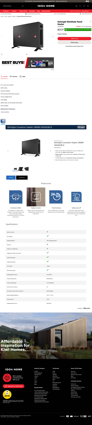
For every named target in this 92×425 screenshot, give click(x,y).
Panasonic (55, 384)
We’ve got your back (75, 396)
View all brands (56, 389)
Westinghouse (56, 387)
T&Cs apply (5, 400)
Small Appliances (38, 372)
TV (35, 379)
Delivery (73, 390)
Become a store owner (76, 374)
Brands (14, 11)
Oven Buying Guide (38, 396)
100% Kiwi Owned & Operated (33, 13)
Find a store (73, 372)
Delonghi (55, 374)
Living (5, 16)
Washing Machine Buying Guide (41, 401)
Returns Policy (74, 393)
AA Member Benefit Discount (78, 387)
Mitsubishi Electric (57, 382)
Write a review (88, 26)
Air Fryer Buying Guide (39, 390)
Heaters (14, 16)
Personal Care (37, 374)
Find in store (74, 42)
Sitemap (17, 416)
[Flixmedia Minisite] (46, 122)
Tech (35, 382)
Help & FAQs (74, 392)
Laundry (36, 376)
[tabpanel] (27, 36)
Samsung (55, 385)
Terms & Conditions (11, 416)
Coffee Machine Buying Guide (41, 392)
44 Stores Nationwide (61, 13)
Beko (54, 371)
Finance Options (74, 385)
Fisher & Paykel (56, 377)
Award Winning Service (86, 13)
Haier (54, 379)
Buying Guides (46, 11)
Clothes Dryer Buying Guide (40, 393)
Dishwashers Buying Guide (40, 395)
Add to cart (74, 38)
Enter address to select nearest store (74, 46)
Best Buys (32, 11)
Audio (35, 381)
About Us (73, 371)
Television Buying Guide (39, 400)
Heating (9, 16)
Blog (38, 11)
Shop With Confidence (76, 388)
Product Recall (74, 395)
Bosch (54, 372)
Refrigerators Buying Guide (40, 398)
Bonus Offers (23, 11)
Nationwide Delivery (7, 13)
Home (2, 16)
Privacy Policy (3, 416)
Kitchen (36, 371)
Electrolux (55, 376)
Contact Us (73, 384)
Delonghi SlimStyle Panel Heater (24, 16)
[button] (86, 1)
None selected (85, 11)
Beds (35, 384)
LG (53, 381)
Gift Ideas (73, 377)
